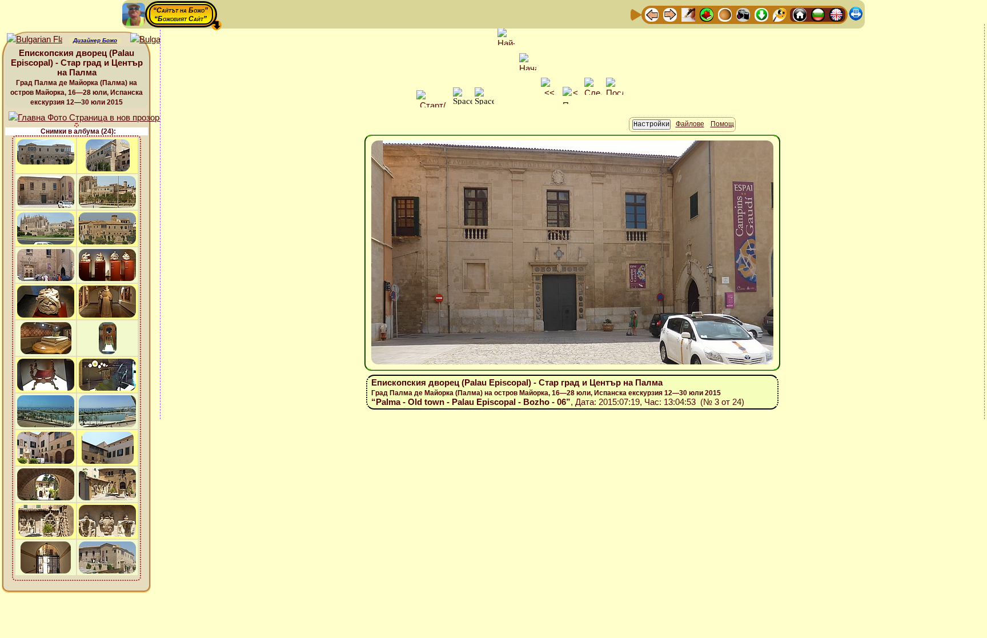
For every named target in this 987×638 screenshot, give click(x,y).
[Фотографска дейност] (743, 14)
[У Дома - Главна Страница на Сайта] (800, 14)
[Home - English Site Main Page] (836, 14)
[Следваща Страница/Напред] (670, 14)
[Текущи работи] (725, 14)
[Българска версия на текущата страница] (158, 39)
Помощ (722, 124)
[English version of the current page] (34, 39)
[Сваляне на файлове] (761, 14)
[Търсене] (780, 14)
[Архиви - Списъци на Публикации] (688, 14)
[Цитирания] (706, 14)
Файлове (690, 124)
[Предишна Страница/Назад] (652, 14)
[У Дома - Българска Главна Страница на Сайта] (818, 14)
